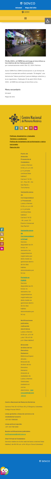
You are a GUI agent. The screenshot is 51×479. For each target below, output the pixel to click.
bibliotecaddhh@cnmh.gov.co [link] (27, 393)
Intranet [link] (18, 8)
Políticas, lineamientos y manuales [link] (22, 136)
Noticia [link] (38, 65)
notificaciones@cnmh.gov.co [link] (15, 434)
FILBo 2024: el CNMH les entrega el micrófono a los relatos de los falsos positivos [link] (25, 62)
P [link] (10, 141)
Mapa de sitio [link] (10, 97)
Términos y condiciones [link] (18, 139)
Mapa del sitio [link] (30, 8)
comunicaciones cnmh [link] (16, 65)
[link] (48, 21)
